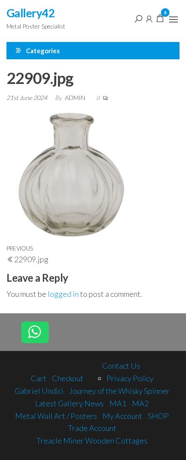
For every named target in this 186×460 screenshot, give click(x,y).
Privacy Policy (130, 378)
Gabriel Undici (39, 391)
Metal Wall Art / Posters (56, 416)
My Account (122, 416)
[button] (173, 19)
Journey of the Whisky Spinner (119, 391)
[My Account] (149, 18)
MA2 (140, 403)
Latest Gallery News (69, 403)
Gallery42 (30, 13)
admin (76, 97)
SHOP (158, 416)
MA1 (117, 403)
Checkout (67, 378)
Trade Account (92, 428)
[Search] (138, 18)
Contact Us (121, 365)
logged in (63, 294)
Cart (38, 378)
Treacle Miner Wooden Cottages (92, 440)
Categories (43, 51)
